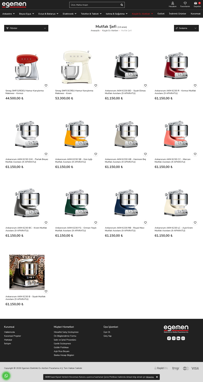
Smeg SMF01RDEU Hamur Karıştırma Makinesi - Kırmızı (25, 92)
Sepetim (197, 6)
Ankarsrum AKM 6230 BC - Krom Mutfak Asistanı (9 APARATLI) (26, 229)
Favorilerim (185, 6)
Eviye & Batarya (47, 13)
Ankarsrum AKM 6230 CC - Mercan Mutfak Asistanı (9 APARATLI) (172, 160)
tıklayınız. (150, 377)
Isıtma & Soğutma (115, 13)
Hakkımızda (9, 332)
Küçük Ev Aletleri (141, 13)
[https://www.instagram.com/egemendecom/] (174, 339)
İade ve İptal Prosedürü (65, 339)
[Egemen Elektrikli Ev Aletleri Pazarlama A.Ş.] (14, 5)
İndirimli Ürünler (177, 13)
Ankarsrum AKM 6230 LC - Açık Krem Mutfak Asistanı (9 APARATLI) (174, 229)
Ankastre (7, 13)
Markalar (8, 339)
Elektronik (68, 13)
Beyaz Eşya (25, 13)
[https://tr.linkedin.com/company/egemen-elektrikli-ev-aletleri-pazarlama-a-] (178, 339)
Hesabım (172, 6)
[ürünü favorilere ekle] (46, 85)
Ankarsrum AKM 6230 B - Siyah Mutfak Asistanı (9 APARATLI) (25, 298)
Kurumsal (196, 13)
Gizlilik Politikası (61, 347)
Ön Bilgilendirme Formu (65, 336)
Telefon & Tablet (90, 13)
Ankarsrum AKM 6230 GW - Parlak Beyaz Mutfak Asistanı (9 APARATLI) (27, 160)
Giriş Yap (108, 336)
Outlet (160, 13)
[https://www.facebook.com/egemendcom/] (169, 339)
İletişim (7, 343)
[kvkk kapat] (157, 377)
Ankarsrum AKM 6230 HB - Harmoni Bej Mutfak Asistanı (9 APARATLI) (125, 160)
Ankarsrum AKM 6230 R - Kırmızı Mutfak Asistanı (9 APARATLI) (175, 92)
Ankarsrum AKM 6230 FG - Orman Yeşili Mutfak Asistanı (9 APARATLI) (75, 229)
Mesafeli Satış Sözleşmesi (66, 332)
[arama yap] (122, 5)
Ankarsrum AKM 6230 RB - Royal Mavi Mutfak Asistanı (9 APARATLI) (124, 229)
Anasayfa (95, 30)
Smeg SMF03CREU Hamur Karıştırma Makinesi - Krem (74, 92)
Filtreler (13, 28)
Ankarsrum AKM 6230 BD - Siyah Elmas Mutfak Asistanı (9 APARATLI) (125, 92)
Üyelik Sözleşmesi (62, 343)
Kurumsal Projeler (12, 336)
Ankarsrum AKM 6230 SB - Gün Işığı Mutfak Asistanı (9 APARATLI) (73, 160)
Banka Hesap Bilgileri (64, 355)
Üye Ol (107, 332)
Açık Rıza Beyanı (61, 351)
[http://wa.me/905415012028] (183, 339)
